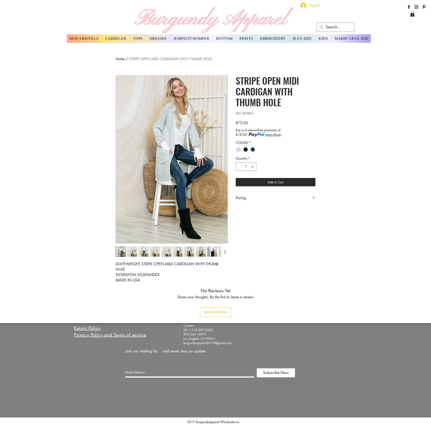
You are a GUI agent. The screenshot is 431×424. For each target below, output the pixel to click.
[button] (412, 14)
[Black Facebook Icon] (408, 6)
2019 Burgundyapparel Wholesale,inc (215, 422)
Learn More (273, 134)
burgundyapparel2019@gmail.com (207, 343)
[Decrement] (239, 167)
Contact (188, 325)
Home (120, 59)
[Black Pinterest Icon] (424, 6)
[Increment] (253, 167)
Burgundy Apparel (211, 19)
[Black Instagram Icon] (416, 6)
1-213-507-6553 (201, 330)
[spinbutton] (246, 167)
